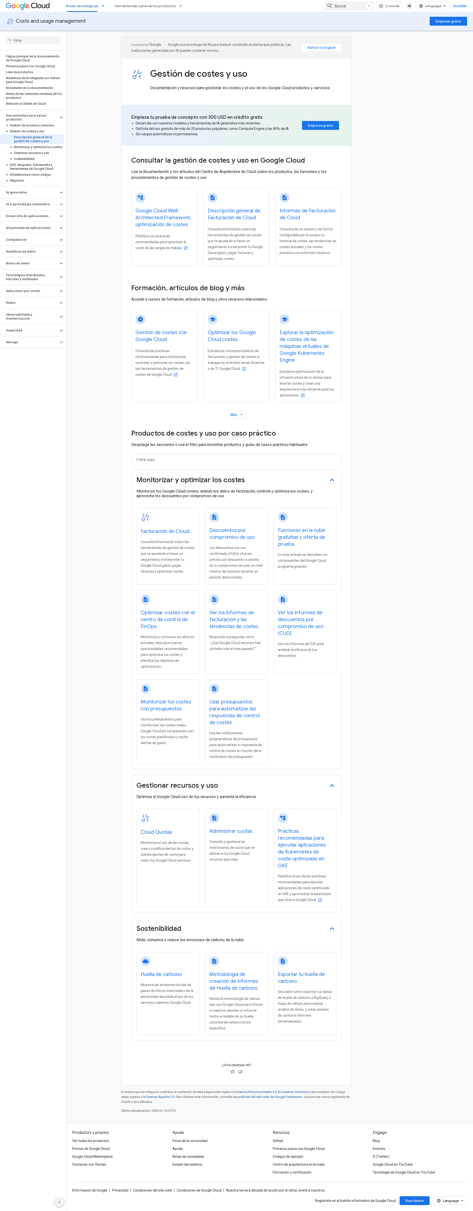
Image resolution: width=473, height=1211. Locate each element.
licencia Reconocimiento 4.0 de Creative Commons (273, 1092)
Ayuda (177, 1149)
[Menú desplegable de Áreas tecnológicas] (104, 6)
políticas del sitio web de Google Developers (270, 1097)
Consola (392, 6)
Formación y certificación (292, 1172)
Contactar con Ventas (89, 1164)
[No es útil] (240, 1071)
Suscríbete (414, 1200)
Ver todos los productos (90, 1141)
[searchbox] (33, 40)
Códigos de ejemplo (288, 1157)
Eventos (379, 1149)
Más (237, 414)
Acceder (460, 6)
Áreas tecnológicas (82, 6)
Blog (376, 1141)
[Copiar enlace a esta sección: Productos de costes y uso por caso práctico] (281, 434)
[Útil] (232, 1071)
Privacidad (120, 1190)
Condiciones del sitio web (152, 1190)
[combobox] (349, 5)
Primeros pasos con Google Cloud (299, 1149)
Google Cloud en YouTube (393, 1164)
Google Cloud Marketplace (92, 1157)
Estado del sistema (187, 1164)
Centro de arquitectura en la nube (299, 1164)
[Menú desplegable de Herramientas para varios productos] (182, 6)
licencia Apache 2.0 (160, 1097)
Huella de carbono (161, 974)
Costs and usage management (51, 21)
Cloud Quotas (156, 832)
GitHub (278, 1141)
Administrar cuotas (231, 831)
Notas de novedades (188, 1157)
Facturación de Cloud (165, 531)
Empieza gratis (320, 125)
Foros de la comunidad (189, 1141)
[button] (29, 117)
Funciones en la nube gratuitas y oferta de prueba (301, 537)
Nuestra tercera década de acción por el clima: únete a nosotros (275, 1190)
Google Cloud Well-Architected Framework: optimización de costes (163, 218)
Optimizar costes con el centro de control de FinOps (168, 620)
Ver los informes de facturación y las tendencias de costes (233, 620)
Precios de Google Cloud (91, 1149)
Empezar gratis (448, 21)
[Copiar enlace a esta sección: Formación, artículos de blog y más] (251, 288)
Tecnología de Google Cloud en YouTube (404, 1172)
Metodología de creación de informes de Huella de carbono (233, 981)
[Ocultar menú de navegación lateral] (59, 1202)
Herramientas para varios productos (145, 6)
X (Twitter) (381, 1157)
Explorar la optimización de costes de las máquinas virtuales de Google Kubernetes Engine (306, 346)
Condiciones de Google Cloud (199, 1190)
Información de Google (89, 1190)
